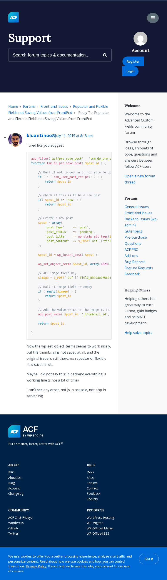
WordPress (16, 523)
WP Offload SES (98, 533)
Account (14, 488)
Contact (92, 488)
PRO (11, 472)
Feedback (132, 274)
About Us (14, 478)
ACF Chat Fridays (20, 517)
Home (13, 106)
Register (133, 61)
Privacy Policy (36, 566)
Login (130, 71)
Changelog (15, 493)
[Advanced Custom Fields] (13, 17)
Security (92, 499)
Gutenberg (133, 231)
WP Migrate (95, 523)
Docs (90, 472)
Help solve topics (138, 332)
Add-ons (131, 255)
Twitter (13, 533)
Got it (149, 559)
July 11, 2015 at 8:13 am (74, 135)
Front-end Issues (54, 106)
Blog (11, 483)
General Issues (137, 206)
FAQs (90, 478)
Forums (29, 106)
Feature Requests (139, 267)
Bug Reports (135, 261)
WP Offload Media (100, 528)
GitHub (13, 528)
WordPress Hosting (100, 517)
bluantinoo (39, 135)
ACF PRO (132, 249)
